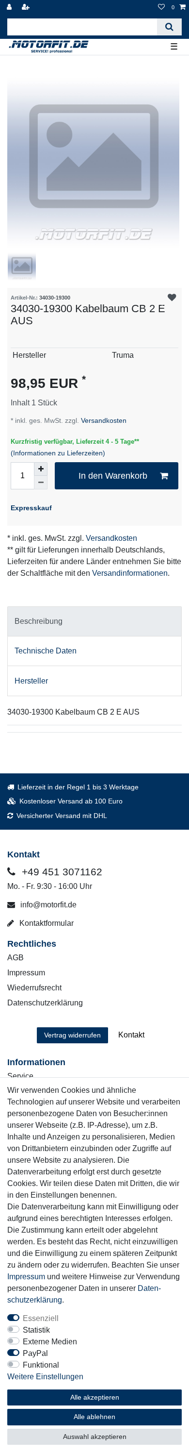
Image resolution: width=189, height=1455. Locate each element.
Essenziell (41, 1318)
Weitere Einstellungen (45, 1376)
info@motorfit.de (47, 905)
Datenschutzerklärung (45, 1003)
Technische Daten (46, 651)
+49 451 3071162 (60, 871)
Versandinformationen (130, 573)
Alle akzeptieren (94, 1397)
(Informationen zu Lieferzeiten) (58, 453)
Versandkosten (102, 420)
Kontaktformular (45, 923)
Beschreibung (39, 621)
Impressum (26, 973)
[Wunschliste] (161, 7)
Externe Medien (50, 1342)
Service (20, 1076)
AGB (15, 957)
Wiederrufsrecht (34, 988)
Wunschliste (172, 298)
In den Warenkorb (113, 476)
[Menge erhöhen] (40, 469)
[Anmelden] (10, 7)
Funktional (41, 1365)
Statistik (36, 1330)
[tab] (94, 621)
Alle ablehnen (94, 1417)
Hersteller (31, 681)
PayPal (35, 1353)
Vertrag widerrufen (72, 1035)
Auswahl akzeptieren (94, 1436)
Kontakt (131, 1035)
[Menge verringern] (40, 482)
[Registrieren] (26, 7)
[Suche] (169, 26)
